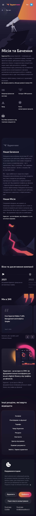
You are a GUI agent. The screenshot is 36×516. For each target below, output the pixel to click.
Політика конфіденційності (23, 508)
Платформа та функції (18, 420)
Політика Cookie (8, 508)
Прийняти (25, 494)
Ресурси (18, 433)
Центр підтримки (18, 441)
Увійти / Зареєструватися (18, 449)
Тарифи (18, 424)
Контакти (18, 437)
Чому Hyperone (18, 428)
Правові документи (18, 445)
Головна (18, 416)
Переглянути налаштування (18, 501)
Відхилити (11, 494)
